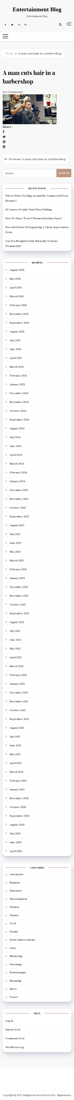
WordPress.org (14, 1047)
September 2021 (19, 719)
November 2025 (19, 314)
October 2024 (18, 410)
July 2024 (15, 437)
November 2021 (19, 701)
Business (15, 882)
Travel (13, 997)
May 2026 (15, 278)
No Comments (13, 92)
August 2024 (17, 428)
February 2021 (18, 780)
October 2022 (18, 604)
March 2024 (17, 463)
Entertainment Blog (37, 9)
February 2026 (18, 305)
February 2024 (18, 472)
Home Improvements (22, 939)
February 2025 (18, 375)
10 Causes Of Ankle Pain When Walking (28, 209)
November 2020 (19, 798)
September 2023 (19, 516)
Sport (13, 988)
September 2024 (19, 419)
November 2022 (19, 595)
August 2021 (17, 727)
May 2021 (15, 754)
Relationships (18, 972)
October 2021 (18, 710)
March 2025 (17, 366)
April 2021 (16, 763)
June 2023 (15, 543)
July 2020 (15, 833)
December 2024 (19, 393)
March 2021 (16, 771)
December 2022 (19, 587)
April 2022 (16, 657)
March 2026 (17, 296)
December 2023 (19, 490)
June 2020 (16, 842)
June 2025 (15, 349)
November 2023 (19, 498)
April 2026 (16, 287)
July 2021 (15, 736)
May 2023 (15, 551)
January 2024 (17, 481)
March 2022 (17, 666)
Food (13, 923)
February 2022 (18, 675)
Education (16, 890)
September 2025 (19, 322)
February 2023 (18, 569)
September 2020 (19, 815)
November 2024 (19, 402)
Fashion (14, 907)
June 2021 (15, 745)
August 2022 (17, 622)
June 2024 (15, 446)
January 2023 (17, 578)
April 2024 (16, 454)
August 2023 (17, 525)
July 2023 (15, 534)
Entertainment (18, 899)
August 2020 (17, 824)
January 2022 (17, 683)
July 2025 (15, 340)
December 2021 (19, 692)
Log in (9, 1020)
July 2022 (15, 631)
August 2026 (17, 270)
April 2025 (16, 358)
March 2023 (17, 560)
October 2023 (18, 507)
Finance (14, 915)
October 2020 (18, 807)
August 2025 (17, 331)
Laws (13, 948)
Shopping (15, 980)
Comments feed (14, 1038)
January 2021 (17, 789)
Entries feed (12, 1029)
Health (14, 931)
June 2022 (15, 639)
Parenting (16, 964)
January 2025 (17, 384)
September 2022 (19, 613)
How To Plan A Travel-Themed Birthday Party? (33, 218)
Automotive (17, 874)
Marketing (16, 956)
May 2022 (15, 648)
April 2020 (16, 851)
